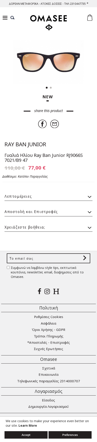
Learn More (27, 425)
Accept (26, 435)
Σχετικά (48, 368)
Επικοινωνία (48, 374)
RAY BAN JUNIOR (25, 144)
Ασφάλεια (48, 323)
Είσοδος (48, 400)
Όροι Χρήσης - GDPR (48, 329)
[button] (83, 62)
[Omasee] (48, 26)
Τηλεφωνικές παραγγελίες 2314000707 (48, 381)
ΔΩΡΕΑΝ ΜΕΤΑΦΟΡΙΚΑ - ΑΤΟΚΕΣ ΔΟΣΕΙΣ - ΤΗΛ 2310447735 (47, 4)
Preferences (70, 435)
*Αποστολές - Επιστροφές (48, 342)
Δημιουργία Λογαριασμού (48, 406)
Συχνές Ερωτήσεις (48, 348)
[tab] (48, 194)
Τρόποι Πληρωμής (48, 336)
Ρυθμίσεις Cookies (48, 316)
